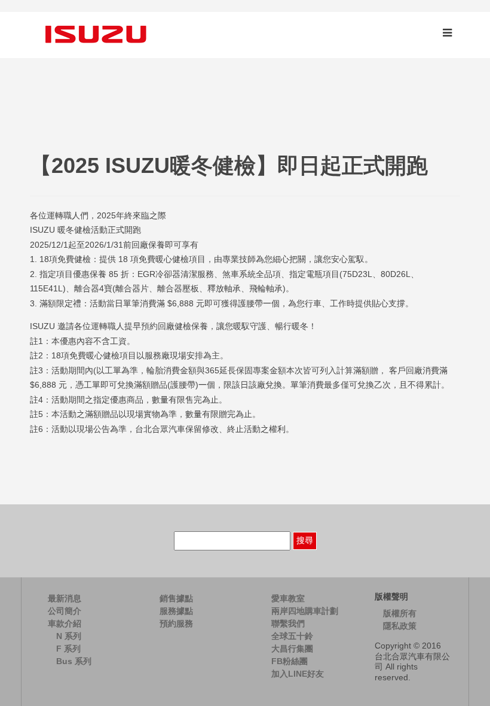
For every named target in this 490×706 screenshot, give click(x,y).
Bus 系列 (73, 661)
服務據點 (176, 611)
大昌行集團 (292, 648)
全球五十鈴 (292, 636)
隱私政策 (399, 626)
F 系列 (68, 648)
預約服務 (176, 623)
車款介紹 (64, 623)
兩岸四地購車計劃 (304, 611)
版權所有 (399, 613)
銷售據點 (176, 598)
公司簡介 (64, 611)
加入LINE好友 (297, 673)
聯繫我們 (288, 623)
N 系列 (68, 636)
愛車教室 (288, 598)
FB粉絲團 (289, 661)
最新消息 (64, 598)
